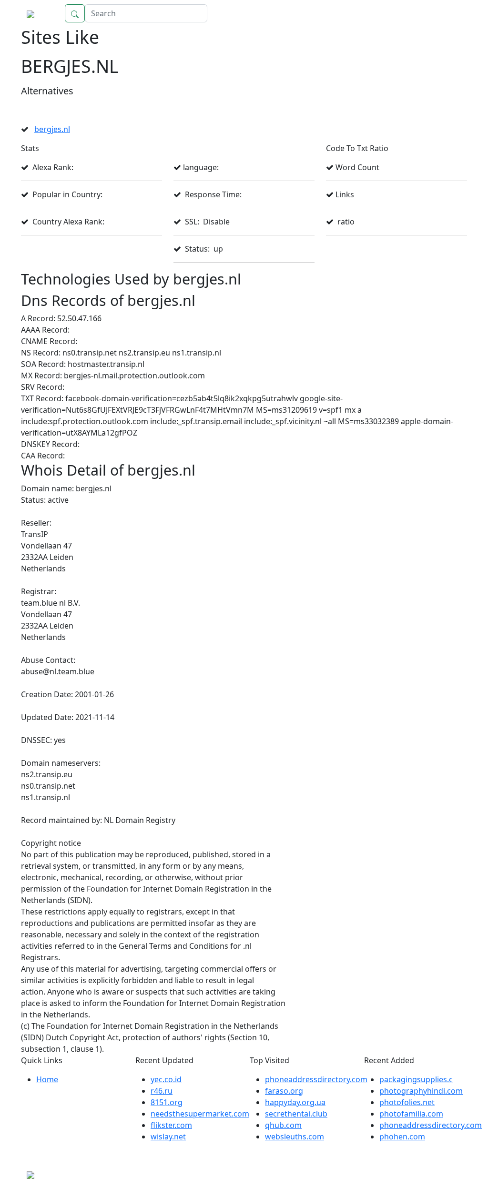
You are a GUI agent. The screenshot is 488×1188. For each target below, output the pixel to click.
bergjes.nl (52, 129)
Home (447, 13)
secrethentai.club (296, 1113)
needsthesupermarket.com (200, 1113)
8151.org (167, 1102)
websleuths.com (294, 1136)
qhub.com (283, 1125)
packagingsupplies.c (416, 1079)
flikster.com (171, 1125)
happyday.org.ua (295, 1102)
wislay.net (168, 1136)
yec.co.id (166, 1079)
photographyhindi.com (421, 1091)
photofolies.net (407, 1102)
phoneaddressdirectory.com (316, 1079)
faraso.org (284, 1091)
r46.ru (162, 1091)
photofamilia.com (411, 1113)
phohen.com (402, 1136)
